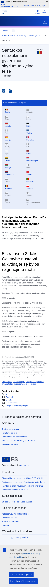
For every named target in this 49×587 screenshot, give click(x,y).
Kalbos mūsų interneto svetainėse (16, 514)
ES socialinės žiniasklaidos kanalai (17, 502)
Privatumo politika (9, 433)
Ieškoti (44, 13)
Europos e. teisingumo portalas (21, 416)
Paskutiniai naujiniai (9, 6)
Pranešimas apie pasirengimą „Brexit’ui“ (19, 441)
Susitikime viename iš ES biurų (15, 490)
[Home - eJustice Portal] (18, 12)
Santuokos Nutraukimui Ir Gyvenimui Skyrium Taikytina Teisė (23, 36)
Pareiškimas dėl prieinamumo (14, 437)
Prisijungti (41, 5)
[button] (5, 394)
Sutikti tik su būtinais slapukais (23, 581)
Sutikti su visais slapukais (21, 574)
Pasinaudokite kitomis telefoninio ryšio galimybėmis (23, 482)
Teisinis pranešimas (10, 429)
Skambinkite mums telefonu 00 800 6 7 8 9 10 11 (22, 478)
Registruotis (29, 5)
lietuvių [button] (37, 13)
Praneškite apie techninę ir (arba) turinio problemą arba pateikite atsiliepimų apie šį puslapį (23, 383)
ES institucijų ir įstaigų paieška (15, 537)
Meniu (45, 24)
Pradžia (5, 31)
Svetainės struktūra (10, 444)
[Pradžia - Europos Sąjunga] (10, 459)
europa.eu (24, 465)
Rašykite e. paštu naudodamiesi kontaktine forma (22, 486)
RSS (3, 4)
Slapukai (5, 525)
